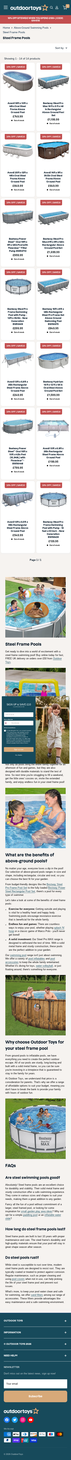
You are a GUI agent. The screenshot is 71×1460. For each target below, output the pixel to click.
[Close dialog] (67, 698)
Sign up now (18, 749)
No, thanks (18, 755)
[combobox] (7, 723)
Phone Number (8, 719)
